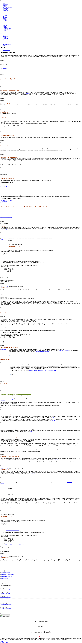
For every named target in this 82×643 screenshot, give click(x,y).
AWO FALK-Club (4, 286)
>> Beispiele (56, 417)
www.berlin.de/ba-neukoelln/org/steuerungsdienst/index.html (12, 274)
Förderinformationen (7, 44)
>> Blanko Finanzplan (4, 188)
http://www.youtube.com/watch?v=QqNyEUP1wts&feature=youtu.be (42, 370)
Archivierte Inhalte (6, 50)
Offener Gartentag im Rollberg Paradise (6, 589)
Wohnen (4, 37)
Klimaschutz (5, 38)
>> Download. (54, 238)
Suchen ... (2, 570)
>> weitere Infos (3, 68)
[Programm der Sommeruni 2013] (6, 229)
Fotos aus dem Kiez (6, 29)
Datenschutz (5, 4)
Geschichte (5, 25)
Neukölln (4, 35)
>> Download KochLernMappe (6, 385)
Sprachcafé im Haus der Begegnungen (5, 597)
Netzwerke (5, 26)
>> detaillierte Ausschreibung (6, 217)
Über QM (5, 15)
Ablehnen (3, 641)
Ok (0, 641)
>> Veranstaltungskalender (63, 350)
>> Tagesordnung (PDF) (5, 107)
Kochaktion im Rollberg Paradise (5, 593)
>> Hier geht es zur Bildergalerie (6, 506)
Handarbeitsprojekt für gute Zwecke (5, 608)
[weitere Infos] (32, 292)
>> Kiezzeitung (27, 93)
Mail (32, 568)
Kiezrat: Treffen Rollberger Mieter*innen (6, 604)
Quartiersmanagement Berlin (8, 7)
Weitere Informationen (4, 642)
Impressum (5, 5)
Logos (4, 45)
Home (4, 3)
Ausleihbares (5, 30)
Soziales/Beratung (6, 36)
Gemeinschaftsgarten (7, 28)
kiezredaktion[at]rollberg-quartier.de (42, 351)
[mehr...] (2, 305)
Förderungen (5, 17)
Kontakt (4, 6)
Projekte (4, 18)
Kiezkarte (5, 27)
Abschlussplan (5, 20)
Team (4, 16)
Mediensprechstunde (3, 600)
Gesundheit (5, 39)
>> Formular (54, 420)
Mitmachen (5, 19)
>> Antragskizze (3, 187)
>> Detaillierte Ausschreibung (6, 186)
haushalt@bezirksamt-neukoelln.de (12, 260)
